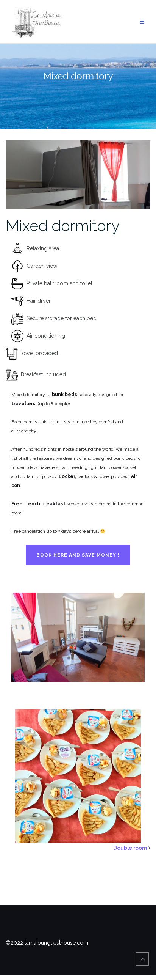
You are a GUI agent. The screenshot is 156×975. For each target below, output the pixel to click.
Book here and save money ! (78, 555)
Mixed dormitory (63, 225)
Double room (130, 848)
